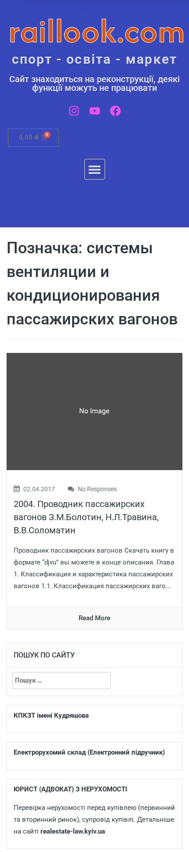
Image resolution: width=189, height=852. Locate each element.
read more (94, 618)
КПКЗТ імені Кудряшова (51, 715)
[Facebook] (115, 111)
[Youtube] (95, 111)
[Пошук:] (61, 681)
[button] (94, 169)
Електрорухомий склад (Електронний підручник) (89, 752)
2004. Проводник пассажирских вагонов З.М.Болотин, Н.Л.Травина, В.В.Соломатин (86, 517)
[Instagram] (74, 111)
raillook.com (97, 30)
